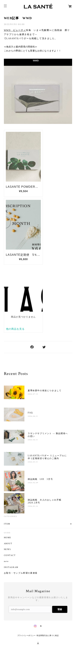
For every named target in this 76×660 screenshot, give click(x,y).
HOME (7, 537)
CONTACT (10, 555)
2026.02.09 (33, 483)
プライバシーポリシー (26, 635)
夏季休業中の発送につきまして (44, 390)
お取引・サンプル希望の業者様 (20, 573)
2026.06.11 (33, 416)
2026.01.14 (33, 506)
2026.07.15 (33, 394)
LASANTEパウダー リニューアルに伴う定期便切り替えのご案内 (47, 457)
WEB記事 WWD (18, 18)
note (6, 561)
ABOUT (8, 543)
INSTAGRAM (11, 567)
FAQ (30, 412)
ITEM (7, 524)
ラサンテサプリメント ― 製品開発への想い (48, 434)
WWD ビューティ (15, 30)
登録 (59, 609)
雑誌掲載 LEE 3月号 (40, 479)
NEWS (7, 549)
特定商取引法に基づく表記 (48, 635)
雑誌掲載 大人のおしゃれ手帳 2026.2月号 (46, 501)
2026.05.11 (33, 462)
